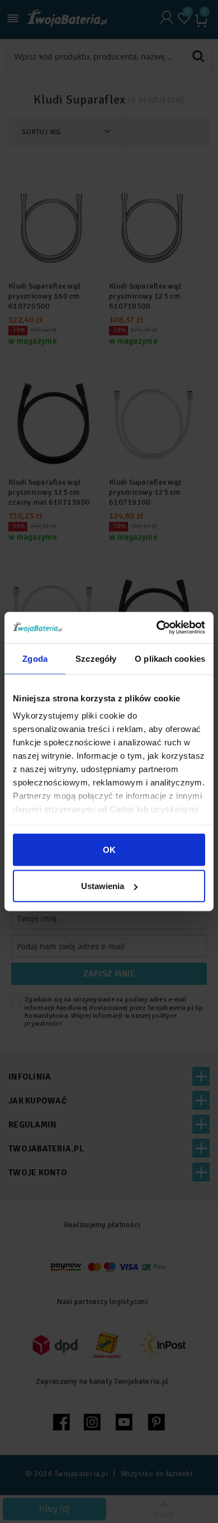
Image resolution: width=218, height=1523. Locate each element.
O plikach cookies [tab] (170, 658)
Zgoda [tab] (35, 658)
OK (109, 849)
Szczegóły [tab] (95, 658)
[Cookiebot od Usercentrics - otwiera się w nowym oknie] (156, 628)
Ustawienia (102, 886)
